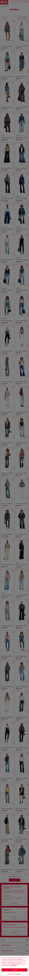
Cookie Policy (13, 965)
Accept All (14, 970)
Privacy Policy (5, 965)
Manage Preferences (16, 963)
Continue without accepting (14, 973)
